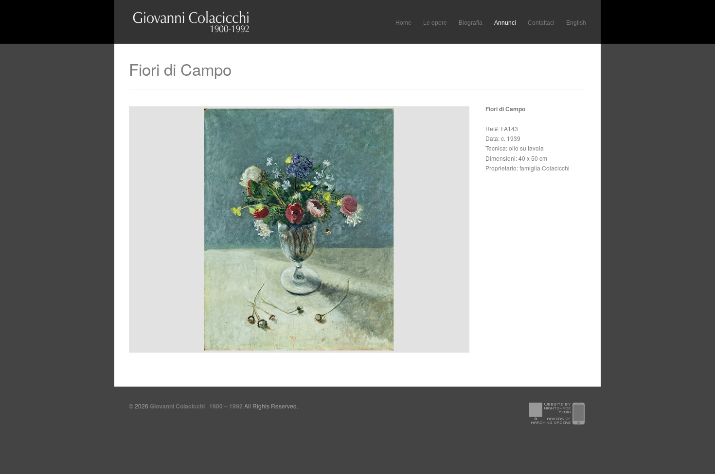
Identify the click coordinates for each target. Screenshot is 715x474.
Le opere (435, 21)
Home (403, 22)
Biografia (471, 22)
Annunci (505, 22)
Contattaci (541, 22)
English (576, 22)
